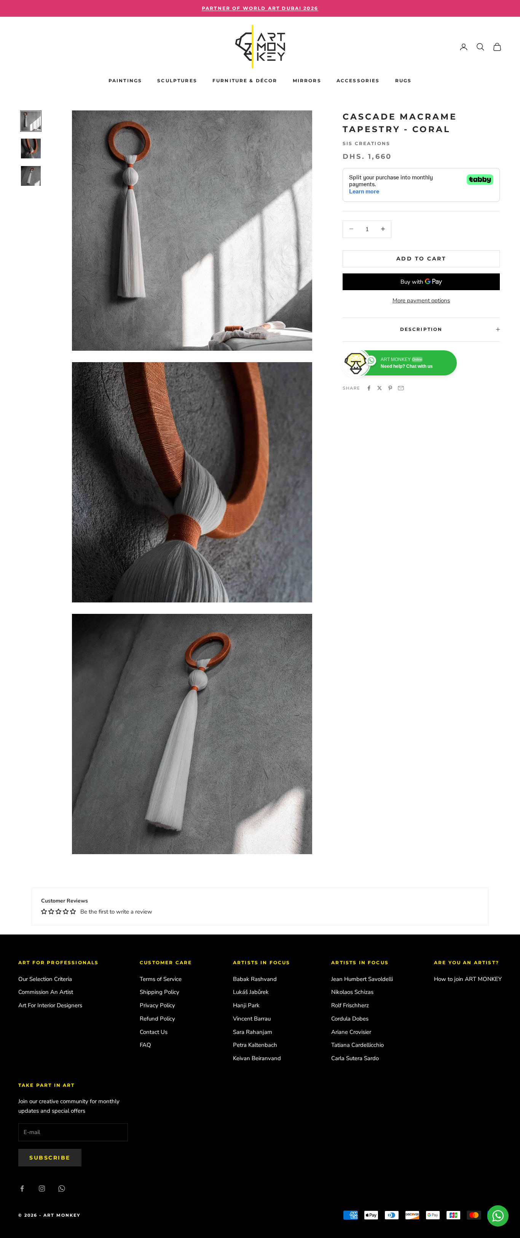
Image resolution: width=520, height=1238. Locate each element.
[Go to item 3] (30, 176)
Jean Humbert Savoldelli (362, 979)
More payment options (421, 300)
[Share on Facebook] (369, 388)
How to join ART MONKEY (468, 979)
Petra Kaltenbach (255, 1045)
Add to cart (421, 258)
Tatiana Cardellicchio (357, 1045)
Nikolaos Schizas (352, 992)
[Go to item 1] (30, 121)
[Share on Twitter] (379, 388)
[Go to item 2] (30, 148)
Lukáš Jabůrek (251, 992)
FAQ (145, 1045)
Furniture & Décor (245, 80)
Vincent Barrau (252, 1018)
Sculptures (177, 80)
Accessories (358, 80)
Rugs (403, 80)
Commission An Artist (45, 992)
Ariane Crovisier (351, 1032)
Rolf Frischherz (350, 1005)
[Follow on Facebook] (22, 1188)
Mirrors (307, 80)
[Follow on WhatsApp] (61, 1188)
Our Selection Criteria (45, 979)
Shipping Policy (159, 992)
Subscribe (49, 1157)
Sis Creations (366, 143)
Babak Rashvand (255, 979)
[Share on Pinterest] (390, 388)
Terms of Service (161, 979)
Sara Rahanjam (252, 1032)
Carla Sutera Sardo (355, 1058)
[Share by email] (401, 388)
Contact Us (153, 1032)
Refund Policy (157, 1018)
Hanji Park (246, 1005)
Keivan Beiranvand (257, 1058)
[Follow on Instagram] (42, 1188)
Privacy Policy (157, 1005)
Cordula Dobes (349, 1018)
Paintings (125, 80)
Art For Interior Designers (50, 1005)
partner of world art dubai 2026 (260, 8)
